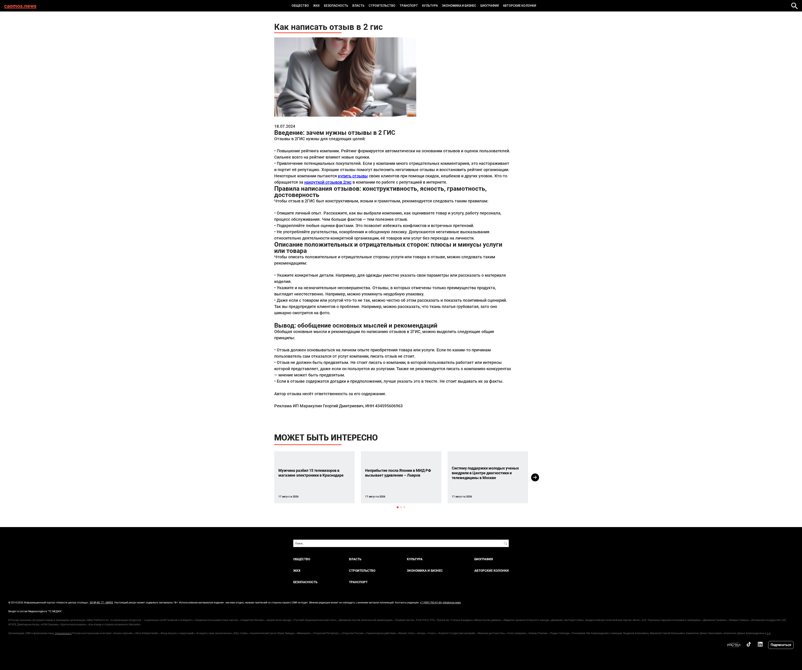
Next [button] (535, 477)
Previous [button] (267, 477)
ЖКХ (316, 5)
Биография (489, 5)
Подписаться (781, 644)
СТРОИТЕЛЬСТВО (382, 5)
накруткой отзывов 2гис (328, 182)
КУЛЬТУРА (430, 5)
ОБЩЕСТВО (300, 5)
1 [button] (398, 507)
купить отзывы (353, 175)
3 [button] (404, 507)
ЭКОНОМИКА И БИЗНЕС (459, 5)
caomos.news (20, 5)
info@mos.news (452, 602)
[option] (314, 477)
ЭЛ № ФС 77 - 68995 (101, 602)
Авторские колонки (519, 5)
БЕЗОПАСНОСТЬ (336, 5)
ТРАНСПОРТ (409, 5)
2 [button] (401, 507)
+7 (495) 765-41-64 (431, 602)
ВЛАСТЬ (358, 5)
